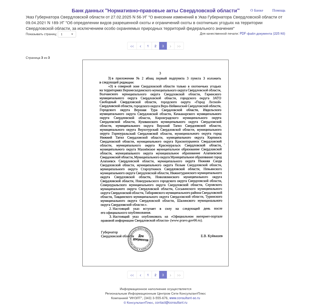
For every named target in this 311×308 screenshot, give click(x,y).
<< (132, 46)
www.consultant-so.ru (184, 297)
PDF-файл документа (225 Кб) (262, 33)
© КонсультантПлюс (138, 302)
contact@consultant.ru (171, 302)
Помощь (278, 10)
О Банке (256, 10)
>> (179, 46)
